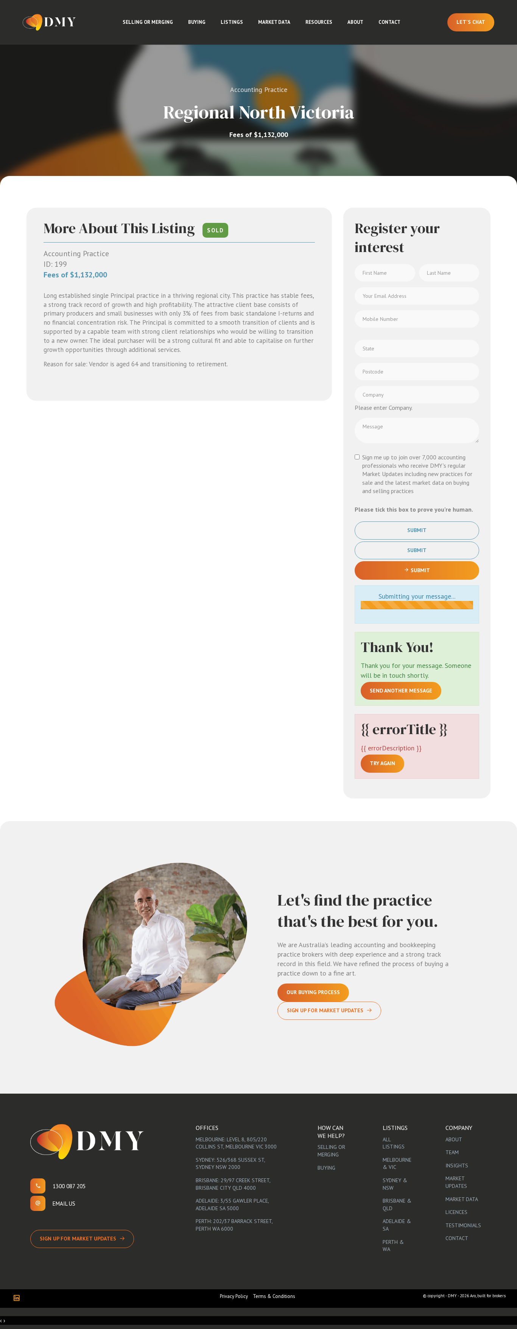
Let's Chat (470, 22)
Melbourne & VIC (397, 1163)
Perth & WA (393, 1246)
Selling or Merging (148, 22)
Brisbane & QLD (397, 1204)
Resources (318, 22)
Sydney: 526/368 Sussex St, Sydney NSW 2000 (230, 1163)
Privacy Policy (234, 1296)
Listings (232, 22)
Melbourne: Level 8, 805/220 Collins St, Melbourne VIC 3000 (236, 1143)
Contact (389, 22)
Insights (456, 1165)
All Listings (394, 1143)
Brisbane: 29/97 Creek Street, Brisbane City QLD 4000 (233, 1184)
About (355, 22)
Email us (64, 1203)
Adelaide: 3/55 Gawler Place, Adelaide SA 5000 (232, 1204)
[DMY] (49, 22)
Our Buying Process (313, 992)
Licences (456, 1212)
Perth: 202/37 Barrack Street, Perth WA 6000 (234, 1225)
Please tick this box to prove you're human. (414, 509)
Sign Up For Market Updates (325, 1010)
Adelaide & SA (397, 1225)
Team (452, 1152)
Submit (417, 530)
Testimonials (463, 1225)
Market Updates (456, 1182)
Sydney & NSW (395, 1184)
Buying (197, 22)
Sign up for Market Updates (78, 1238)
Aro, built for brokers (488, 1295)
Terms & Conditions (274, 1296)
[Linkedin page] (18, 1298)
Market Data (274, 22)
